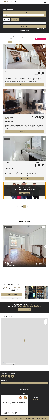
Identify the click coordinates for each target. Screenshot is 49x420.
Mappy (14, 364)
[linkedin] (9, 376)
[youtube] (12, 376)
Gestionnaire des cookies (41, 418)
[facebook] (2, 376)
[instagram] (6, 376)
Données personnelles (30, 418)
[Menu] (45, 2)
